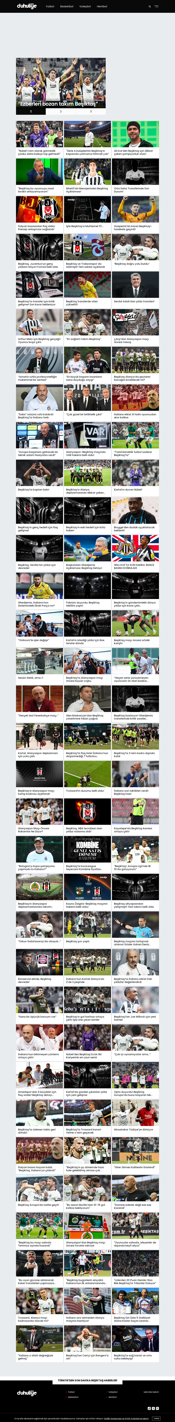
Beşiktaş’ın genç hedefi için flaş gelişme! (38, 529)
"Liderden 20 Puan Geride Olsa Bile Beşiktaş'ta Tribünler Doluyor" (135, 1282)
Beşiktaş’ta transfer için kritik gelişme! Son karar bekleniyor (36, 303)
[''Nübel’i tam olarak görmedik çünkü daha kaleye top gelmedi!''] (39, 134)
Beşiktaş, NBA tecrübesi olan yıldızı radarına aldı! (84, 830)
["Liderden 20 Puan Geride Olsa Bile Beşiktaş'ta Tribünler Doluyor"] (135, 1263)
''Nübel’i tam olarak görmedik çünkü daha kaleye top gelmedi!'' (39, 152)
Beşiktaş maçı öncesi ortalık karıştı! (132, 642)
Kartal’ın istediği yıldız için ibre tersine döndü (85, 642)
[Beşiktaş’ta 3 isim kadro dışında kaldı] (135, 736)
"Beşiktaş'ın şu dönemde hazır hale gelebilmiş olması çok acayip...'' (85, 1169)
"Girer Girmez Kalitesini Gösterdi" (134, 1167)
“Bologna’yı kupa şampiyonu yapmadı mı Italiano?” (36, 868)
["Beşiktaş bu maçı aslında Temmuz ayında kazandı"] (39, 1226)
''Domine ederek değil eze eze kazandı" (132, 1206)
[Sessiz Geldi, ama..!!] (39, 661)
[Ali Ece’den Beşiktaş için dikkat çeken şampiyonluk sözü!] (135, 134)
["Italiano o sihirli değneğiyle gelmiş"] (39, 1338)
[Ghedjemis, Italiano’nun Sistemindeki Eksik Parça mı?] (39, 586)
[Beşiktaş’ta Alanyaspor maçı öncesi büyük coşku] (87, 661)
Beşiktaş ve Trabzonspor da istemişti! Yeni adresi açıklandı (85, 265)
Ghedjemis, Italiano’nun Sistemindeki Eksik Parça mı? (36, 604)
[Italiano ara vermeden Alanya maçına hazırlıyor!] (87, 1301)
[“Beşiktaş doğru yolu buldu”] (135, 247)
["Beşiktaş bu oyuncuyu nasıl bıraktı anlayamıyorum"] (39, 172)
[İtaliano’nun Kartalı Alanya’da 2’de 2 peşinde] (87, 962)
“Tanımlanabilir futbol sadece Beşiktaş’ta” (133, 453)
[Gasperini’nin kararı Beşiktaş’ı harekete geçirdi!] (135, 209)
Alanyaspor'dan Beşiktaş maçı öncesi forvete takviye (85, 1244)
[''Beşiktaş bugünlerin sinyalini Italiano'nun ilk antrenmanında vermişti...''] (87, 1263)
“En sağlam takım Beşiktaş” (83, 339)
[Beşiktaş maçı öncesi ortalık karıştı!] (135, 623)
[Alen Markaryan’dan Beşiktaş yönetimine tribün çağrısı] (87, 698)
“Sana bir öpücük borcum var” (37, 1016)
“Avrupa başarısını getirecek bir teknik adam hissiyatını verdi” (38, 453)
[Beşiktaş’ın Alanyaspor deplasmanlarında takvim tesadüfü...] (39, 887)
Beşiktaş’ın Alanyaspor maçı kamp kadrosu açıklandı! (36, 792)
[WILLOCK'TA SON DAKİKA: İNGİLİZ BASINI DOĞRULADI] (135, 548)
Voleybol (85, 6)
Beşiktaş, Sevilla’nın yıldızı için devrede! (37, 566)
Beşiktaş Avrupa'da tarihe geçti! (38, 1204)
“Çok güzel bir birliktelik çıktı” (84, 414)
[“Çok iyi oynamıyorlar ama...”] (135, 1037)
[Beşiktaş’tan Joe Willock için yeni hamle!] (135, 1000)
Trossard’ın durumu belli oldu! (85, 790)
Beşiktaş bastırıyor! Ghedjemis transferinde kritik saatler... (133, 717)
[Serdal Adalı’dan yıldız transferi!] (135, 284)
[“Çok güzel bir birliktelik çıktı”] (87, 397)
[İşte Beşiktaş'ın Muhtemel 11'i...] (87, 209)
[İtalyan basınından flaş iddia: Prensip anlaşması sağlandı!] (39, 209)
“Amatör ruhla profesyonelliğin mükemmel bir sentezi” (37, 378)
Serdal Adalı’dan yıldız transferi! (134, 301)
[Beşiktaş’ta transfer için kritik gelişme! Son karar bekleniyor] (39, 284)
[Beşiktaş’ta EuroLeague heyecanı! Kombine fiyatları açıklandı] (87, 849)
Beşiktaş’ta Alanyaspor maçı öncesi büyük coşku (84, 679)
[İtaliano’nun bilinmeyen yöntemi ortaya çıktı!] (39, 1037)
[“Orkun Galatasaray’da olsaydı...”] (39, 924)
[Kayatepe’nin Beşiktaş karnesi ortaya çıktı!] (135, 811)
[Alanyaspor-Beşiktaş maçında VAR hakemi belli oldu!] (87, 435)
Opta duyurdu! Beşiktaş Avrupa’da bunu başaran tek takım (132, 1093)
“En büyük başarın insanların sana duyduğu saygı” (84, 378)
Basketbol (66, 6)
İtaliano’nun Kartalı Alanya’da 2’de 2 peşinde (85, 980)
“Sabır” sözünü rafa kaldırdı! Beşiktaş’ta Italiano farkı (36, 416)
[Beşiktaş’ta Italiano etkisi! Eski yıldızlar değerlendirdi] (135, 962)
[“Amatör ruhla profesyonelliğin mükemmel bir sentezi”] (39, 360)
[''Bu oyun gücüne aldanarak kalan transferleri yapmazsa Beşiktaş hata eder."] (39, 1263)
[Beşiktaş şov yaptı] (87, 924)
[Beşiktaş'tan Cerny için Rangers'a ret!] (87, 1338)
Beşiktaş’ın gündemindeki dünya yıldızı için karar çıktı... (135, 604)
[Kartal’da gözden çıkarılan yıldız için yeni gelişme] (87, 1075)
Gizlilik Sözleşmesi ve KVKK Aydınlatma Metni (126, 1418)
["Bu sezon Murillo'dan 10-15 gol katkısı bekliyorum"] (87, 1188)
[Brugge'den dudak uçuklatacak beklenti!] (135, 510)
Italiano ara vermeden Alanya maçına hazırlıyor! (85, 1319)
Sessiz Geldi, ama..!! (30, 677)
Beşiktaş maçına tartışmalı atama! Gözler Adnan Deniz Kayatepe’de (131, 943)
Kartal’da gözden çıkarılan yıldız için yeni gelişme (86, 1093)
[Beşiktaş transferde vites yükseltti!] (87, 284)
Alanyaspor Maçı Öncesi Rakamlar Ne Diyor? (33, 830)
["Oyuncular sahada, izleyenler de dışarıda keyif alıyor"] (135, 1226)
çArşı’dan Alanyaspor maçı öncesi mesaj (131, 340)
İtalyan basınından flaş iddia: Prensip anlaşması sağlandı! (36, 228)
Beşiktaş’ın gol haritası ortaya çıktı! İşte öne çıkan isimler (85, 1018)
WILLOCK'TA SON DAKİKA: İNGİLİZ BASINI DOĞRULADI (134, 566)
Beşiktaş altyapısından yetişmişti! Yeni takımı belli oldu (134, 905)
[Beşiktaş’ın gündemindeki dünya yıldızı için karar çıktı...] (135, 586)
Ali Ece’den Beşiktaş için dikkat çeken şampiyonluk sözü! (133, 152)
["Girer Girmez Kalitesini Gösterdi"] (135, 1150)
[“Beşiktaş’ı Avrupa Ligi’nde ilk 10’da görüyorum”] (135, 849)
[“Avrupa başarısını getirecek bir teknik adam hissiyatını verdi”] (39, 435)
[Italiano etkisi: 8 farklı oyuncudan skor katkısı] (135, 397)
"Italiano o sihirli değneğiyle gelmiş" (35, 1357)
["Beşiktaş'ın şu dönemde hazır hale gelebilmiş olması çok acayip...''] (87, 1150)
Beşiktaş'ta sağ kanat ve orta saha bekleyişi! (133, 1357)
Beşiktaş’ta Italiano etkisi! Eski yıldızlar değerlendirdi (133, 980)
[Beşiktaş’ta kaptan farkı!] (39, 473)
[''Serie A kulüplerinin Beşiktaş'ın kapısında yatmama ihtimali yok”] (87, 134)
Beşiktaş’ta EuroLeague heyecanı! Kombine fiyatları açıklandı (83, 868)
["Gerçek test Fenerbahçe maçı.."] (39, 698)
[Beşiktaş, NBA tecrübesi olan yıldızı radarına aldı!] (87, 811)
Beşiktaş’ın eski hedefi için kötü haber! (85, 529)
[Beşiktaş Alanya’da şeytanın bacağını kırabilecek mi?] (135, 360)
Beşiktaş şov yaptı (77, 941)
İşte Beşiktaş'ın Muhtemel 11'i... (84, 226)
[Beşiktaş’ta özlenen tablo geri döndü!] (39, 1113)
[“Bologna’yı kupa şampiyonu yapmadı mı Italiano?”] (39, 849)
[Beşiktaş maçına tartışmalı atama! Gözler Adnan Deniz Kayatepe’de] (135, 924)
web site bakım (151, 1392)
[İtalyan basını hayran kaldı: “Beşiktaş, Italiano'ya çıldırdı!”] (39, 1150)
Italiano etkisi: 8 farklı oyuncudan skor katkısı (135, 416)
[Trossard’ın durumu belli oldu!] (87, 774)
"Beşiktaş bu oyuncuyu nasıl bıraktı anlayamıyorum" (36, 190)
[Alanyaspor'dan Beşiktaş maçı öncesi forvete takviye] (87, 1226)
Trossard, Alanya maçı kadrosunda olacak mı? (33, 1319)
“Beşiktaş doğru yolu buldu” (132, 263)
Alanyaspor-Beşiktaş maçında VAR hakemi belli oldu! (86, 453)
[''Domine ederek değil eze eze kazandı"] (135, 1188)
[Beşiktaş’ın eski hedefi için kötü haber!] (87, 510)
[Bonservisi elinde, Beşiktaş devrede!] (39, 962)
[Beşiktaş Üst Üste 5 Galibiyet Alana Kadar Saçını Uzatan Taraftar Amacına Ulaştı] (135, 1301)
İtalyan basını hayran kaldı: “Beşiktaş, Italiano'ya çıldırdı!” (37, 1169)
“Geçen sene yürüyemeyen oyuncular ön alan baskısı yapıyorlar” (131, 679)
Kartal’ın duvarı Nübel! (128, 489)
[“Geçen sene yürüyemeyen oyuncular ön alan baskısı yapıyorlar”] (135, 661)
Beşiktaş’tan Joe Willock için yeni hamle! (135, 1018)
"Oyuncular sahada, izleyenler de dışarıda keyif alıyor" (135, 1244)
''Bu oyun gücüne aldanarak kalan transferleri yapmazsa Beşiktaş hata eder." (36, 1282)
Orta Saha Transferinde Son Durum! (131, 190)
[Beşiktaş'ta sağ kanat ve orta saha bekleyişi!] (135, 1338)
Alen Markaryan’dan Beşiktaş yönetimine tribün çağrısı (84, 717)
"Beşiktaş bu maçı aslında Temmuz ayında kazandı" (34, 1244)
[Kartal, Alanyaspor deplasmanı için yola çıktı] (39, 736)
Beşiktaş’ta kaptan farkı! (33, 489)
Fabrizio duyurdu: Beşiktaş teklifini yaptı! (83, 604)
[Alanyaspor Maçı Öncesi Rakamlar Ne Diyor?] (39, 811)
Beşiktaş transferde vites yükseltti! (82, 303)
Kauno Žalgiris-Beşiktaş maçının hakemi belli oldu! (86, 905)
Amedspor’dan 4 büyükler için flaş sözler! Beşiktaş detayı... (37, 1093)
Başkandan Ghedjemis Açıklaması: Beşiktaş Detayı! (84, 566)
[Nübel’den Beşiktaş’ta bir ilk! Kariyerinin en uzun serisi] (87, 1037)
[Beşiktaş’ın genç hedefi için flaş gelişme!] (39, 510)
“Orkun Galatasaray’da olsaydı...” (39, 941)
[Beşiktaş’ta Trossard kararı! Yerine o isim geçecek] (87, 1113)
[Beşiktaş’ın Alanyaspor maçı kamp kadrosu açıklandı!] (39, 774)
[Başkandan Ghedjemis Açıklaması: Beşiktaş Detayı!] (87, 548)
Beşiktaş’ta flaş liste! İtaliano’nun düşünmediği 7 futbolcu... (87, 755)
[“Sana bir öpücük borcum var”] (39, 1000)
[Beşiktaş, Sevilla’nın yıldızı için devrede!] (39, 548)
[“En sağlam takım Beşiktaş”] (87, 322)
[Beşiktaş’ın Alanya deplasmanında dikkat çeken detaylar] (87, 473)
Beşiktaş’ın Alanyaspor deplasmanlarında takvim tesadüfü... (35, 905)
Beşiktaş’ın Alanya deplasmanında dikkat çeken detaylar (85, 491)
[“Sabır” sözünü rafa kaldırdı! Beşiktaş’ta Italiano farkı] (39, 397)
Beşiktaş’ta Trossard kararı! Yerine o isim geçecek (83, 1131)
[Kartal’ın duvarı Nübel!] (135, 473)
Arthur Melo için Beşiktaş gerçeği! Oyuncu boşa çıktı (39, 340)
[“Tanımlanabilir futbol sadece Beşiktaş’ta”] (135, 435)
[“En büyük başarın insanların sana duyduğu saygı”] (87, 360)
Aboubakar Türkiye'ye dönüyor (133, 1129)
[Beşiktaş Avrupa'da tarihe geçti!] (39, 1188)
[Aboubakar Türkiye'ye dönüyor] (135, 1113)
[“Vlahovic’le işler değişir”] (39, 623)
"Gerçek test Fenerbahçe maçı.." (38, 715)
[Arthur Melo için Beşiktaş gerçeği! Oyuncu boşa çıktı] (39, 322)
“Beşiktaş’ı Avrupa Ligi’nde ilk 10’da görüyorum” (132, 868)
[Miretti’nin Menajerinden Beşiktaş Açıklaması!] (87, 172)
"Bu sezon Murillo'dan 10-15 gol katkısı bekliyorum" (85, 1206)
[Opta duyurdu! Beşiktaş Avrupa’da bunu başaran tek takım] (135, 1075)
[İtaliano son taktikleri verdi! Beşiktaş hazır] (135, 774)
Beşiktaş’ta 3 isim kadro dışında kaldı (134, 755)
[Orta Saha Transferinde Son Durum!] (135, 172)
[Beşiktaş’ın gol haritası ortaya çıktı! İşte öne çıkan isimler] (87, 1000)
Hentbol (102, 6)
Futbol (50, 6)
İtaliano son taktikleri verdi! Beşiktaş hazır (131, 792)
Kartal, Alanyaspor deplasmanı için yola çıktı (38, 755)
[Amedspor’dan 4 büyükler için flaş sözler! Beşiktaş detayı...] (39, 1075)
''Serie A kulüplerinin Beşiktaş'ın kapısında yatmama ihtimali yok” (87, 152)
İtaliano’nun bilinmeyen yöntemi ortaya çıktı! (38, 1056)
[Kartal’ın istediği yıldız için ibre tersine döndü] (87, 623)
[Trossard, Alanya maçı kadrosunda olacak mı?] (39, 1301)
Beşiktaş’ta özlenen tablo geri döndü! (37, 1131)
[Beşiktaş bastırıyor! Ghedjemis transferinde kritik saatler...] (135, 698)
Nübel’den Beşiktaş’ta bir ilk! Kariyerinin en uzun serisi (84, 1056)
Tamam (156, 1418)
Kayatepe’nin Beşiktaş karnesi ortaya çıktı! (133, 830)
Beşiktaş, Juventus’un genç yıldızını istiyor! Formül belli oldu (38, 265)
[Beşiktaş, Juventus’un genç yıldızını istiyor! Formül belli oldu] (39, 247)
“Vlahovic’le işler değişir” (33, 640)
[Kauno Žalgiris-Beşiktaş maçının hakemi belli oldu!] (87, 887)
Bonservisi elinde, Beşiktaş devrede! (34, 980)
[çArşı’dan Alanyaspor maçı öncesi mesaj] (135, 322)
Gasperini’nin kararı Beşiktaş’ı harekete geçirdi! (132, 228)
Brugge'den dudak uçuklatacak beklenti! (134, 529)
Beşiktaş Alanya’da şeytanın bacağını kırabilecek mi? (132, 378)
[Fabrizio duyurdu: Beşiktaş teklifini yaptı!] (87, 586)
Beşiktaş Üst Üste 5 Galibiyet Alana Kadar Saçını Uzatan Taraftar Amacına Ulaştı (132, 1319)
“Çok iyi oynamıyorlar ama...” (132, 1054)
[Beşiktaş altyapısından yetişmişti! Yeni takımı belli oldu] (135, 887)
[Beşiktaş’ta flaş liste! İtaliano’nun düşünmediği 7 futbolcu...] (87, 736)
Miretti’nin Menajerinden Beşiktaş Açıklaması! (87, 190)
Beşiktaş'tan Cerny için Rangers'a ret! (87, 1357)
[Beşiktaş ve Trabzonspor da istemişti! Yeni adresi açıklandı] (87, 247)
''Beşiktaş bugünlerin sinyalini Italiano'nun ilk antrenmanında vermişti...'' (85, 1282)
